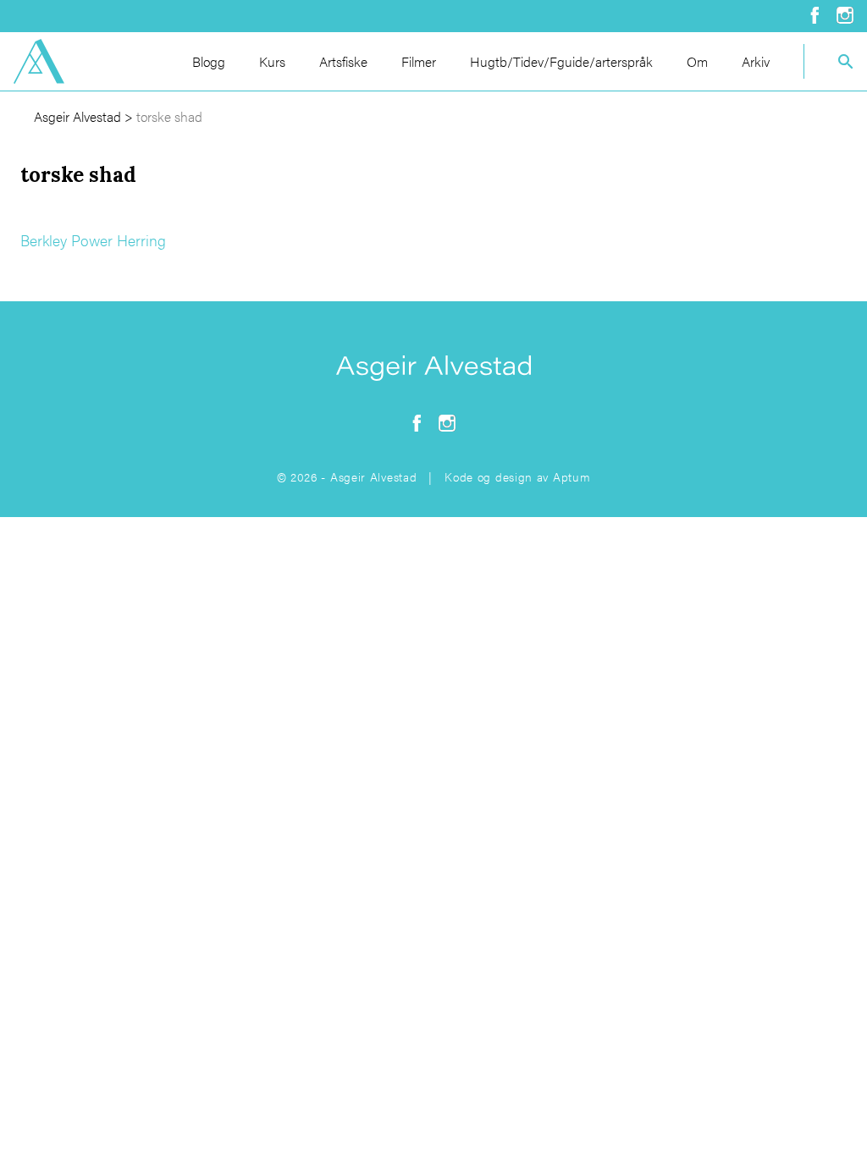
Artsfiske (343, 61)
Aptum (572, 476)
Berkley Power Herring (93, 239)
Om (697, 61)
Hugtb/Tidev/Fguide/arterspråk (561, 61)
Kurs (272, 61)
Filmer (418, 61)
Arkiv (756, 61)
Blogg (208, 61)
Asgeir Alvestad (77, 116)
